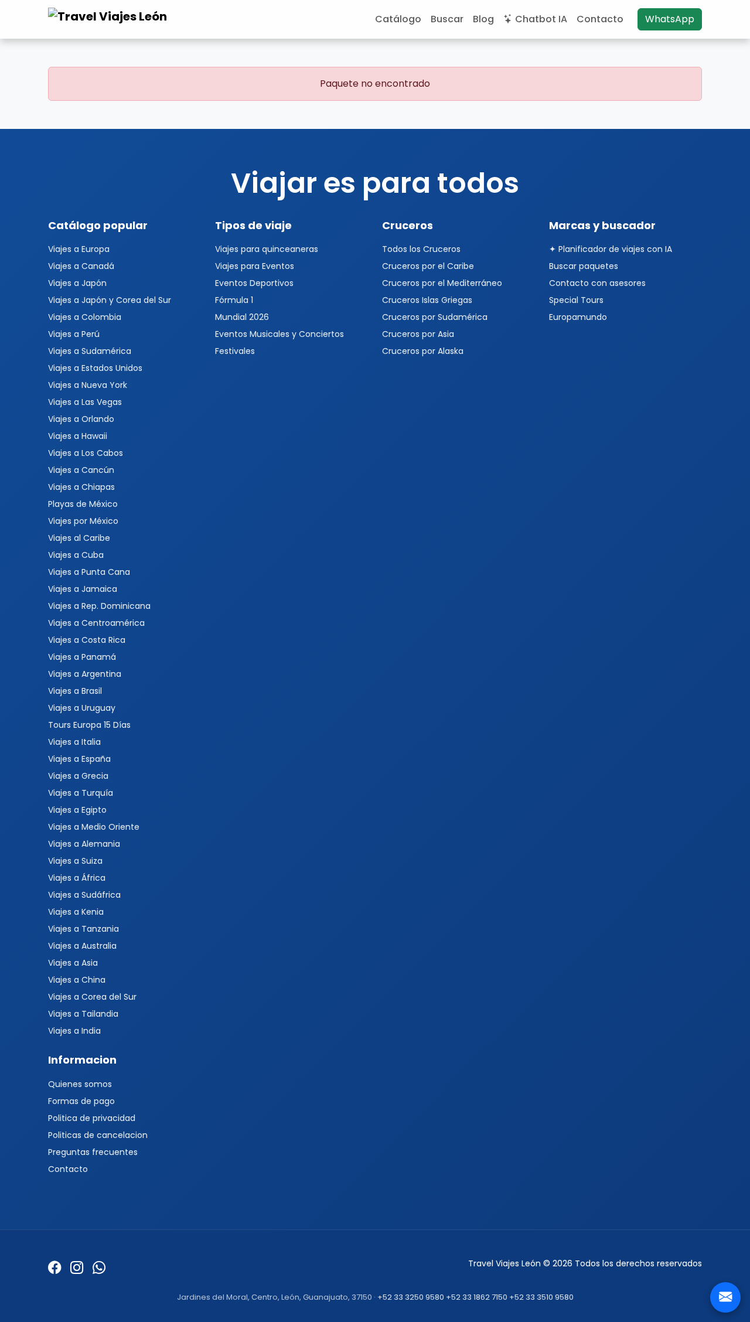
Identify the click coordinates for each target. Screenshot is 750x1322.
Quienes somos (80, 1084)
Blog (483, 19)
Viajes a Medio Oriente (93, 827)
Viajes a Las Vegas (85, 402)
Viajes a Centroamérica (96, 623)
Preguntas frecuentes (93, 1152)
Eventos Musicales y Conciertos (279, 334)
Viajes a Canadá (81, 266)
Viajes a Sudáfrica (84, 895)
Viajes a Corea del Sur (92, 997)
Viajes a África (76, 878)
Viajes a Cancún (81, 470)
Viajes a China (76, 980)
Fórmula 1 (234, 300)
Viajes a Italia (74, 742)
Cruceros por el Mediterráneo (442, 283)
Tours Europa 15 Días (89, 725)
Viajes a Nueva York (87, 385)
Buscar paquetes (583, 266)
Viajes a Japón (77, 283)
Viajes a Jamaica (82, 589)
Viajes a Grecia (78, 776)
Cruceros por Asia (418, 334)
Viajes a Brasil (75, 691)
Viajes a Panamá (82, 657)
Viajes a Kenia (76, 912)
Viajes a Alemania (84, 844)
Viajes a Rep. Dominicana (99, 606)
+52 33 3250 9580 (410, 1297)
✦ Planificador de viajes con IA (610, 249)
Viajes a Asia (73, 963)
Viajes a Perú (74, 334)
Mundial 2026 (242, 317)
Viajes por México (83, 521)
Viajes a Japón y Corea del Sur (109, 300)
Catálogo (398, 19)
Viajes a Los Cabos (85, 453)
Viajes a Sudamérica (89, 351)
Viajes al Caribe (79, 538)
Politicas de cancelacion (98, 1135)
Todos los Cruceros (421, 249)
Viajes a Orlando (81, 419)
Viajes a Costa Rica (86, 640)
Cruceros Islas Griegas (427, 300)
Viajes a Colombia (84, 317)
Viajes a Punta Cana (89, 572)
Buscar (447, 19)
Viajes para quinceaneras (266, 249)
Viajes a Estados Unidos (95, 368)
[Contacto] (725, 1297)
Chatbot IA (541, 19)
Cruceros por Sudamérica (435, 317)
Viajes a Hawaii (77, 436)
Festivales (235, 351)
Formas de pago (81, 1101)
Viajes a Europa (79, 249)
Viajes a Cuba (76, 555)
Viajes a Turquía (80, 793)
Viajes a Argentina (84, 674)
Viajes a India (74, 1031)
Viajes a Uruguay (81, 708)
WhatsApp (669, 19)
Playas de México (83, 504)
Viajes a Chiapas (81, 487)
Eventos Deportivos (254, 283)
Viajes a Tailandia (83, 1014)
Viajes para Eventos (254, 266)
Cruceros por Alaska (422, 351)
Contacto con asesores (597, 283)
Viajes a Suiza (75, 861)
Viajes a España (79, 759)
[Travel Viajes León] (109, 19)
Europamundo (578, 317)
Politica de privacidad (91, 1118)
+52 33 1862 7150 (476, 1297)
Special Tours (576, 300)
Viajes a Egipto (77, 810)
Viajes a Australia (82, 946)
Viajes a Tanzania (83, 929)
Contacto (600, 19)
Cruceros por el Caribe (428, 266)
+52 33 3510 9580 (541, 1297)
